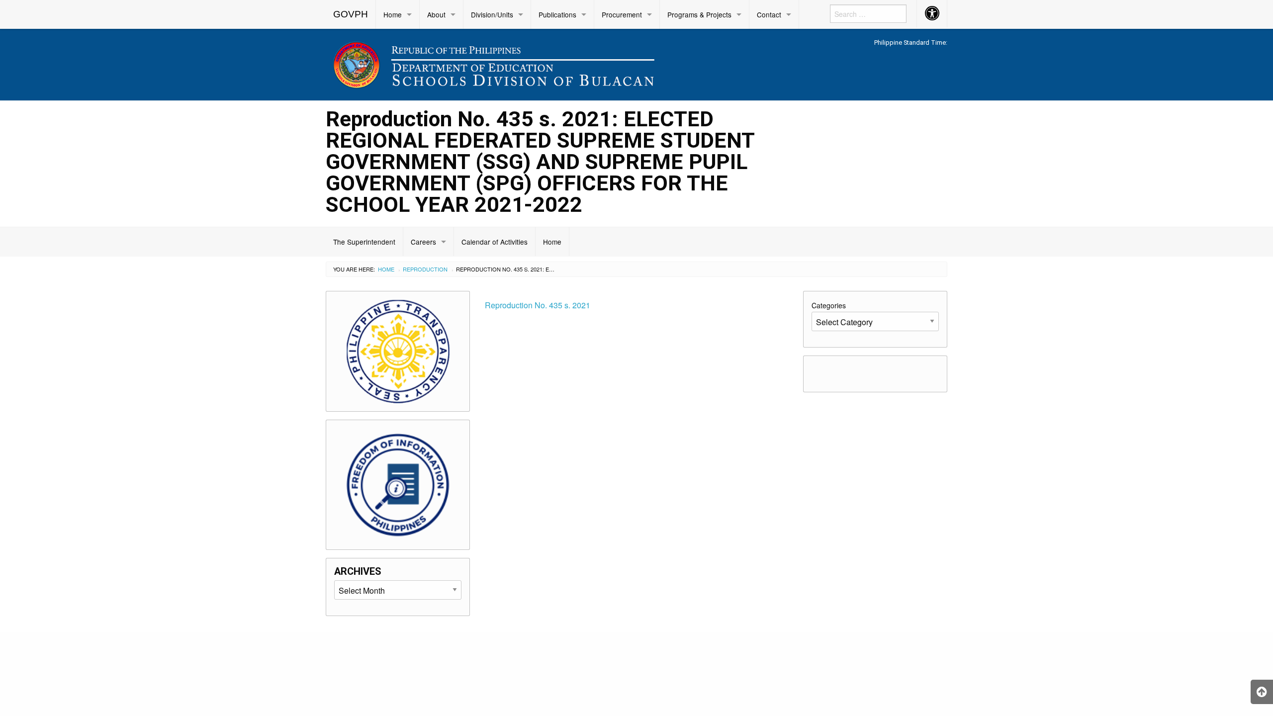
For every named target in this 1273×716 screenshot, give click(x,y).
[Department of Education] (557, 63)
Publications (557, 14)
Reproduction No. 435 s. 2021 (537, 305)
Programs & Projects (699, 14)
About (436, 14)
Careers (423, 242)
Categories (829, 305)
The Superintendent (364, 242)
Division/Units (492, 14)
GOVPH (350, 14)
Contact (769, 14)
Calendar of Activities (494, 242)
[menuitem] (351, 14)
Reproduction (425, 269)
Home (392, 14)
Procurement (622, 14)
